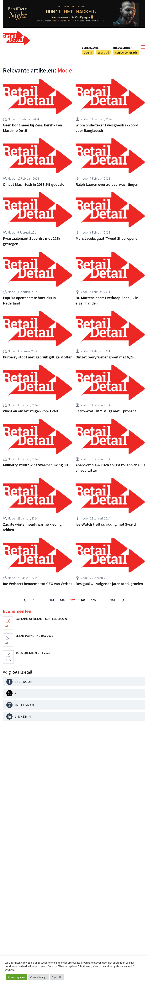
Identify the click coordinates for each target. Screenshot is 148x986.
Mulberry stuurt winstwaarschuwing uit (35, 464)
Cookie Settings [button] (38, 977)
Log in (88, 52)
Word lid (103, 52)
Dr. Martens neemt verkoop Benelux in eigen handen (107, 300)
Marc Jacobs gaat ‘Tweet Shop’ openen (108, 238)
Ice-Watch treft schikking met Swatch (106, 524)
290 (112, 600)
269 (93, 600)
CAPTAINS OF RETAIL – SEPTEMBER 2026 (41, 619)
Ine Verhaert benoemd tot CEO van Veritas (37, 583)
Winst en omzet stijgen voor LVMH (31, 411)
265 (51, 600)
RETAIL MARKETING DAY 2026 (34, 636)
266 (62, 600)
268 (83, 600)
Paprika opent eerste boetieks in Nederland (29, 300)
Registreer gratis (126, 52)
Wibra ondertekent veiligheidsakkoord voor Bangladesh (107, 128)
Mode (11, 119)
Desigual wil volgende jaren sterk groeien (109, 583)
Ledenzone (90, 47)
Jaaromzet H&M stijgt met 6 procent (106, 411)
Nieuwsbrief (122, 47)
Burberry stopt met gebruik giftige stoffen (37, 357)
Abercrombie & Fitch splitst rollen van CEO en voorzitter (110, 467)
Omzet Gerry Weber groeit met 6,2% (105, 357)
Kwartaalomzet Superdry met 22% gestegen (31, 241)
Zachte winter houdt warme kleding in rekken (34, 527)
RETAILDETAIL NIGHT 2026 (33, 653)
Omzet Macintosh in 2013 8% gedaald (33, 184)
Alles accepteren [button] (16, 977)
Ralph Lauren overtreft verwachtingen (107, 184)
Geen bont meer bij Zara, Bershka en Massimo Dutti (32, 128)
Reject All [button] (56, 977)
